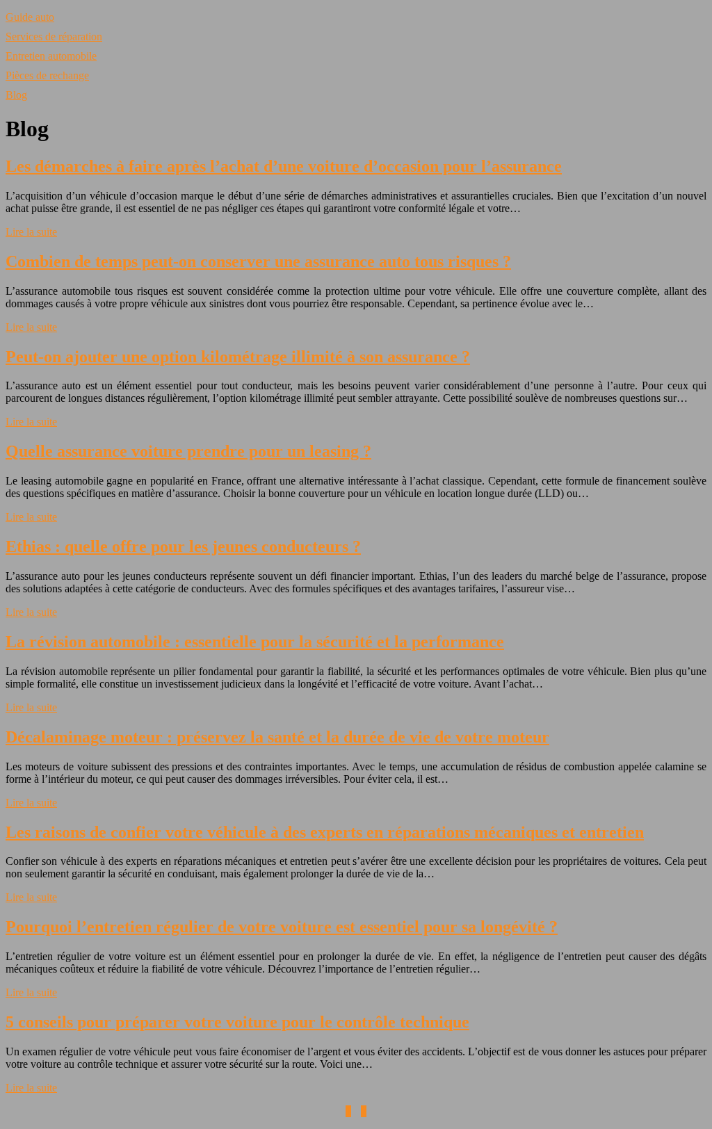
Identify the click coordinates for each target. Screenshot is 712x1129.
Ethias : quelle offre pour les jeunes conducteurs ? (183, 546)
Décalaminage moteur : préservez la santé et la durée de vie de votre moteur (277, 737)
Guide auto (30, 17)
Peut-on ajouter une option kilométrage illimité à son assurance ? (238, 357)
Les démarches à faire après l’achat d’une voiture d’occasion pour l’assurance (284, 166)
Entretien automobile (51, 56)
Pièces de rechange (47, 75)
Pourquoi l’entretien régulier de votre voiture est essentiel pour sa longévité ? (282, 927)
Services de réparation (54, 36)
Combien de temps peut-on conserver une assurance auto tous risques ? (258, 261)
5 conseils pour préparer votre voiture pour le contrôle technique (237, 1022)
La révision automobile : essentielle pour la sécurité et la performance (255, 642)
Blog (16, 95)
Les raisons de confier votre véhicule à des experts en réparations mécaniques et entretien (325, 832)
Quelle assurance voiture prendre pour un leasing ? (188, 451)
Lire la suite (31, 232)
